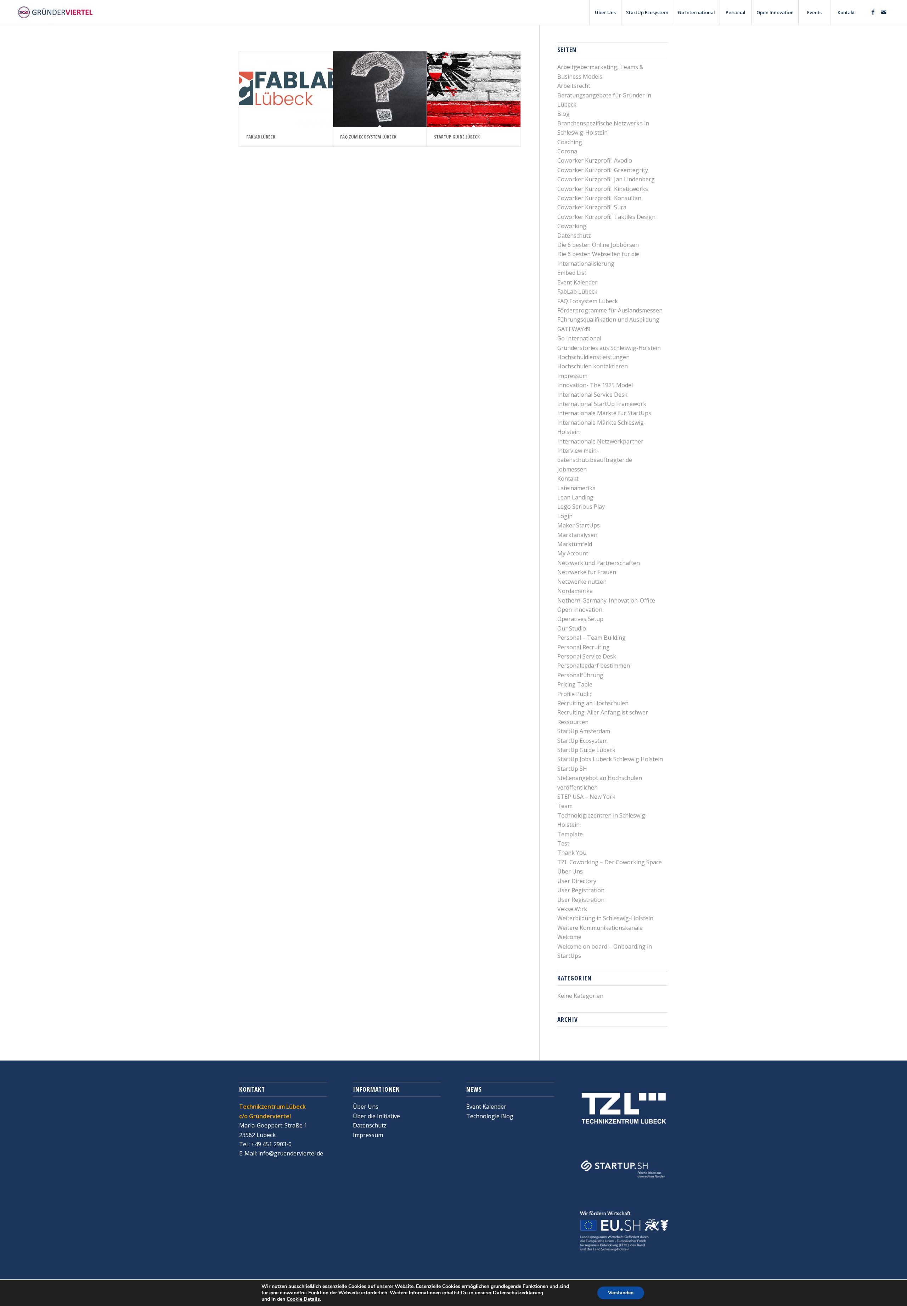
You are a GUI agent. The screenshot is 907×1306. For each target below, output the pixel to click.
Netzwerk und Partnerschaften (598, 563)
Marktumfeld (574, 544)
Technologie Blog (489, 1116)
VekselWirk (572, 909)
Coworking (571, 226)
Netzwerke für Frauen (586, 572)
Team (565, 806)
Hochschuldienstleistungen (593, 357)
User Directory (576, 881)
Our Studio (571, 628)
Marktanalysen (577, 535)
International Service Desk (592, 394)
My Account (572, 553)
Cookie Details (303, 1299)
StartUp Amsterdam (583, 731)
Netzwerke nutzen (582, 582)
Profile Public (574, 694)
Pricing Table (574, 684)
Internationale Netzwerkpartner (600, 441)
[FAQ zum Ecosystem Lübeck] (380, 89)
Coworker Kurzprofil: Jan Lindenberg (606, 179)
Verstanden (620, 1292)
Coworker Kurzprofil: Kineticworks (602, 189)
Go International (579, 338)
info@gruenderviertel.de (290, 1153)
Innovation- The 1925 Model (595, 385)
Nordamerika (575, 591)
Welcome (569, 937)
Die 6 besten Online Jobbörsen (598, 245)
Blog (563, 114)
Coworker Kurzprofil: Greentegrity (602, 170)
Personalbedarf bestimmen (593, 665)
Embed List (571, 273)
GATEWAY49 (573, 329)
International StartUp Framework (601, 404)
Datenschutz (574, 235)
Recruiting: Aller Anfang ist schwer (602, 712)
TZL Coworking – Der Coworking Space (609, 862)
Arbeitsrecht (573, 86)
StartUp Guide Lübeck (457, 137)
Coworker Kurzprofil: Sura (591, 207)
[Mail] (883, 12)
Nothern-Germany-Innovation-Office (606, 600)
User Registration (580, 890)
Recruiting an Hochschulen (593, 703)
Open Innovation (579, 610)
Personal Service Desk (586, 656)
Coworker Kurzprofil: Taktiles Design (606, 217)
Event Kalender (577, 282)
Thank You (571, 852)
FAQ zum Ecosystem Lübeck (368, 137)
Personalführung (580, 675)
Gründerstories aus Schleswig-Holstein (609, 348)
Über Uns (570, 871)
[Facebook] (873, 12)
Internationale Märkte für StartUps (604, 413)
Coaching (569, 142)
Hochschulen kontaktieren (592, 366)
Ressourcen (572, 722)
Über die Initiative (376, 1116)
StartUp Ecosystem (582, 741)
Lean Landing (575, 497)
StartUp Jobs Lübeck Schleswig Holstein (610, 759)
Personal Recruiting (583, 647)
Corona (567, 151)
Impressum (572, 376)
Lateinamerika (576, 488)
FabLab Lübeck (260, 137)
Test (563, 843)
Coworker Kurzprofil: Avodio (594, 160)
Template (570, 834)
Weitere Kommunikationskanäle (600, 928)
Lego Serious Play (581, 506)
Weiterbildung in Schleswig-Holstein (605, 918)
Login (565, 516)
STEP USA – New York (586, 797)
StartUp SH (572, 769)
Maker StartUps (578, 525)
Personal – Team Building (591, 637)
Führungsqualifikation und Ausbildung (608, 319)
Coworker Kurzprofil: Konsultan (599, 198)
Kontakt (568, 478)
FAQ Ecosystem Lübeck (587, 301)
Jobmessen (572, 469)
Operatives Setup (580, 619)
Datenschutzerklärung (518, 1292)
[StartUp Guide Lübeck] (473, 89)
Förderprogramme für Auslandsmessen (610, 310)
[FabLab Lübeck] (286, 89)
